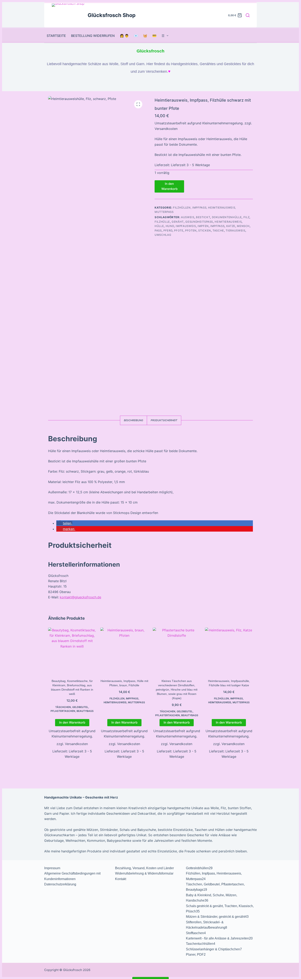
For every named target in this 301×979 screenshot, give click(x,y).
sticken (204, 230)
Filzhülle (162, 221)
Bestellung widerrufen (93, 36)
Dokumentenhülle (227, 217)
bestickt (203, 217)
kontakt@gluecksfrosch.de (80, 597)
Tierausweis (235, 230)
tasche (218, 230)
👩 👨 (124, 36)
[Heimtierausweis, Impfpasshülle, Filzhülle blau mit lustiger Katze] (229, 651)
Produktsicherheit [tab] (164, 420)
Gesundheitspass (199, 221)
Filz (246, 217)
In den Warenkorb (169, 186)
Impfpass (217, 226)
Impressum (52, 868)
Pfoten (191, 230)
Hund (170, 226)
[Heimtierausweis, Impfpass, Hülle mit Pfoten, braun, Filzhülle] (124, 651)
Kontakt (120, 879)
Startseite (56, 36)
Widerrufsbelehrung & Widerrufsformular (144, 873)
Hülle (159, 226)
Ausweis (187, 217)
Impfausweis (186, 226)
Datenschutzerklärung (60, 884)
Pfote (178, 230)
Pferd (167, 230)
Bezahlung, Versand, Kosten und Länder (144, 868)
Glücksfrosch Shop (112, 15)
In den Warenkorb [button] (72, 722)
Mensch (243, 226)
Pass (158, 230)
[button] (64, 523)
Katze (230, 226)
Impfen (203, 226)
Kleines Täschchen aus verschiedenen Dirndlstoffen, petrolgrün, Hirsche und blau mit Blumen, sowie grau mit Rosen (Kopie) (176, 689)
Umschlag (163, 234)
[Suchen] (248, 15)
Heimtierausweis (228, 221)
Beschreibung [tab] (133, 420)
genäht (178, 221)
